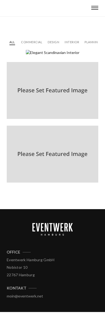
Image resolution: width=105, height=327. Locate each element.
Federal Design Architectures (43, 105)
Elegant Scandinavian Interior (44, 58)
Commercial (31, 42)
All (12, 42)
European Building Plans (38, 169)
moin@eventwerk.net (25, 296)
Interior (72, 42)
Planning (92, 42)
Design (53, 42)
